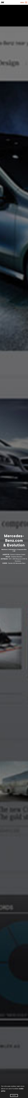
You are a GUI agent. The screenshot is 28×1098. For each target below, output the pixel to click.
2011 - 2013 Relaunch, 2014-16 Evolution (18, 560)
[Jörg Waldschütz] (2, 2)
